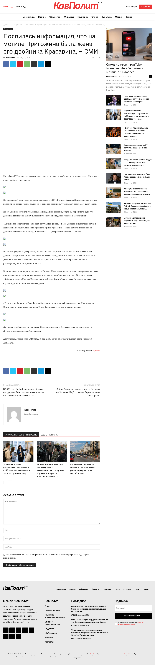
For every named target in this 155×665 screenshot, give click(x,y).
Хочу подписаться (132, 616)
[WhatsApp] (27, 64)
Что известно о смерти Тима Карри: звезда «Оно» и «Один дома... (137, 177)
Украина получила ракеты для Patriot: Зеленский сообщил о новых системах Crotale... (137, 206)
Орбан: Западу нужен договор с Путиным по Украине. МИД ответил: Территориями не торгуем (78, 392)
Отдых (74, 615)
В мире (74, 626)
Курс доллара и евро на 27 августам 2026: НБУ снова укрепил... (135, 148)
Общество (17, 24)
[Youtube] (18, 636)
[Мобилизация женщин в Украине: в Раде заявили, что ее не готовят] (113, 222)
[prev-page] (5, 482)
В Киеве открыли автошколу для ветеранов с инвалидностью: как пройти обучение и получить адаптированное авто (50, 470)
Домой (6, 24)
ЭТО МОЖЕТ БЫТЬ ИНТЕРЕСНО (21, 435)
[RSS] (25, 630)
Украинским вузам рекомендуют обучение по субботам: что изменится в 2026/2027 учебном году (89, 633)
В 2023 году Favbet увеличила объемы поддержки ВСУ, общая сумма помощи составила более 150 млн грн (23, 392)
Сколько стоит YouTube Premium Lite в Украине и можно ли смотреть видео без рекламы (88, 609)
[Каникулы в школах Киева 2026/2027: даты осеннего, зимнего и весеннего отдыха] (113, 192)
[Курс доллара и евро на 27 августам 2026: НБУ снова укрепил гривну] (113, 149)
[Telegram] (41, 64)
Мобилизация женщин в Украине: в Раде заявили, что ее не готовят (137, 221)
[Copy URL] (48, 64)
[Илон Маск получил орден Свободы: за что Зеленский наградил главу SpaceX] (113, 100)
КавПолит (10, 57)
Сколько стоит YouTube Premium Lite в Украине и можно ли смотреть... (124, 68)
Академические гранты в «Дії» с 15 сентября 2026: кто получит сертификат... (138, 162)
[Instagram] (12, 630)
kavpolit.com (129, 654)
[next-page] (10, 482)
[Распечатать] (34, 64)
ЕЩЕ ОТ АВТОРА (49, 435)
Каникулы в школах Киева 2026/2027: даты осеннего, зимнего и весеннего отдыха (137, 191)
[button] (21, 6)
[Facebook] (6, 64)
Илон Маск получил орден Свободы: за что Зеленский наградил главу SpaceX (136, 99)
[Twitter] (13, 64)
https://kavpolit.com (31, 414)
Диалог (96, 350)
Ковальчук (111, 76)
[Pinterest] (20, 64)
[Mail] (18, 630)
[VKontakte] (12, 636)
